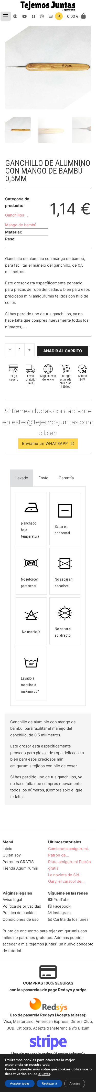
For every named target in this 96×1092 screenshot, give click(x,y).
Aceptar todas (19, 1083)
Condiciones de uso (21, 919)
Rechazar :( (49, 1083)
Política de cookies (20, 912)
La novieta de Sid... (65, 874)
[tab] (21, 478)
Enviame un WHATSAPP (45, 443)
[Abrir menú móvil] (5, 16)
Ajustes (74, 1083)
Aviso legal (12, 899)
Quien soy (12, 855)
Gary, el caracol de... (66, 881)
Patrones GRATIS (18, 861)
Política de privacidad (22, 906)
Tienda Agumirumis (20, 868)
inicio (7, 848)
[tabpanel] (48, 596)
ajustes (44, 1074)
